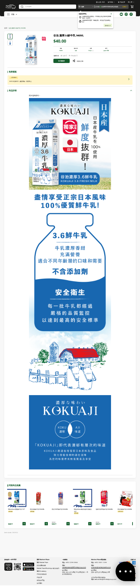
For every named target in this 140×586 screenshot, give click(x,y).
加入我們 (39, 583)
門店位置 (122, 2)
